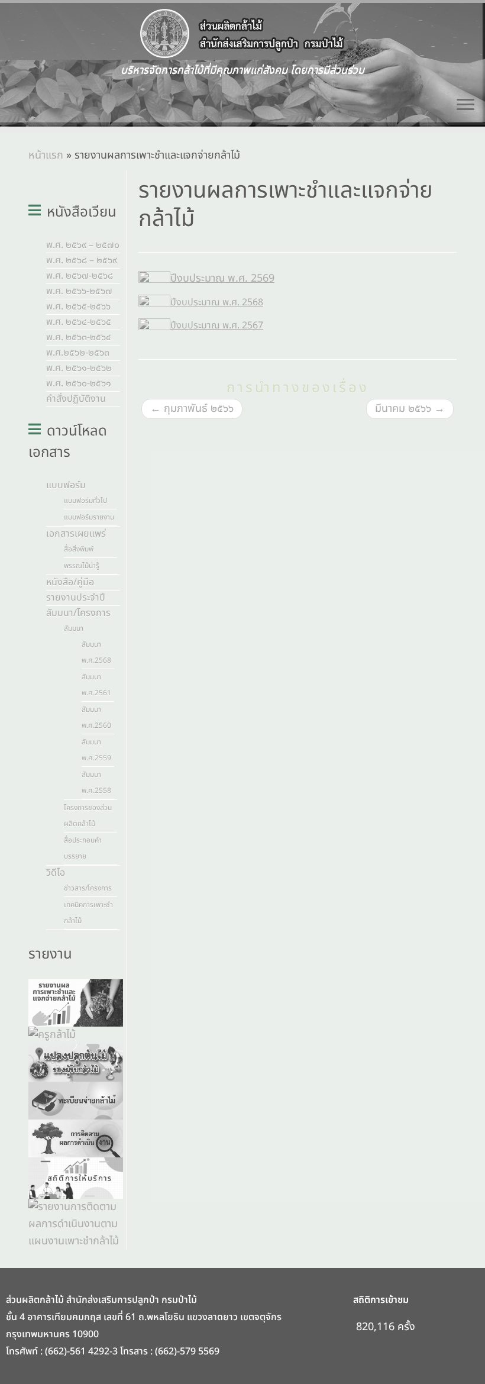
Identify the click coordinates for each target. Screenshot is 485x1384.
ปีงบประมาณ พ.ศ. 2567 (216, 325)
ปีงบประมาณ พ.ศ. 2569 (222, 278)
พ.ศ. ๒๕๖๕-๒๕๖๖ (78, 306)
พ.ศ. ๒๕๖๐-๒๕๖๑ (78, 383)
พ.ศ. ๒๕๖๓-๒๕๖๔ (78, 337)
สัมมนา (73, 628)
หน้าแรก (45, 155)
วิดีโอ (55, 873)
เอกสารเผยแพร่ (76, 534)
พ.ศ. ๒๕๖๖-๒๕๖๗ (79, 291)
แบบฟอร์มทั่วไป (85, 500)
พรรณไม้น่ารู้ (81, 565)
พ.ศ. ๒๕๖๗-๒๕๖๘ (79, 276)
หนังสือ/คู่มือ (70, 582)
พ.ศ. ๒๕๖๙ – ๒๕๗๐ (82, 245)
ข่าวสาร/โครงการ (88, 888)
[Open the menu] (465, 105)
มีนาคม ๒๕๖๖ (410, 409)
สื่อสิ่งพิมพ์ (78, 549)
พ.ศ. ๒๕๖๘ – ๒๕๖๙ (81, 260)
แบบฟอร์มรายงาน (89, 517)
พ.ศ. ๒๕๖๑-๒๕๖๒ (79, 368)
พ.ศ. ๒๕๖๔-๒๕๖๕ (78, 322)
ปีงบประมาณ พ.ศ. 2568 (216, 302)
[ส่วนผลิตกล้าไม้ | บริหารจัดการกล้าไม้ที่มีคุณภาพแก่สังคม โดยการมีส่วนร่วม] (242, 34)
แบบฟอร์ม (66, 485)
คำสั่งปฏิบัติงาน (76, 399)
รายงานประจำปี (75, 598)
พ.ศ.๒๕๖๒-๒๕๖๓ (77, 353)
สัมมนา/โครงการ (78, 613)
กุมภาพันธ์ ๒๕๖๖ (192, 409)
